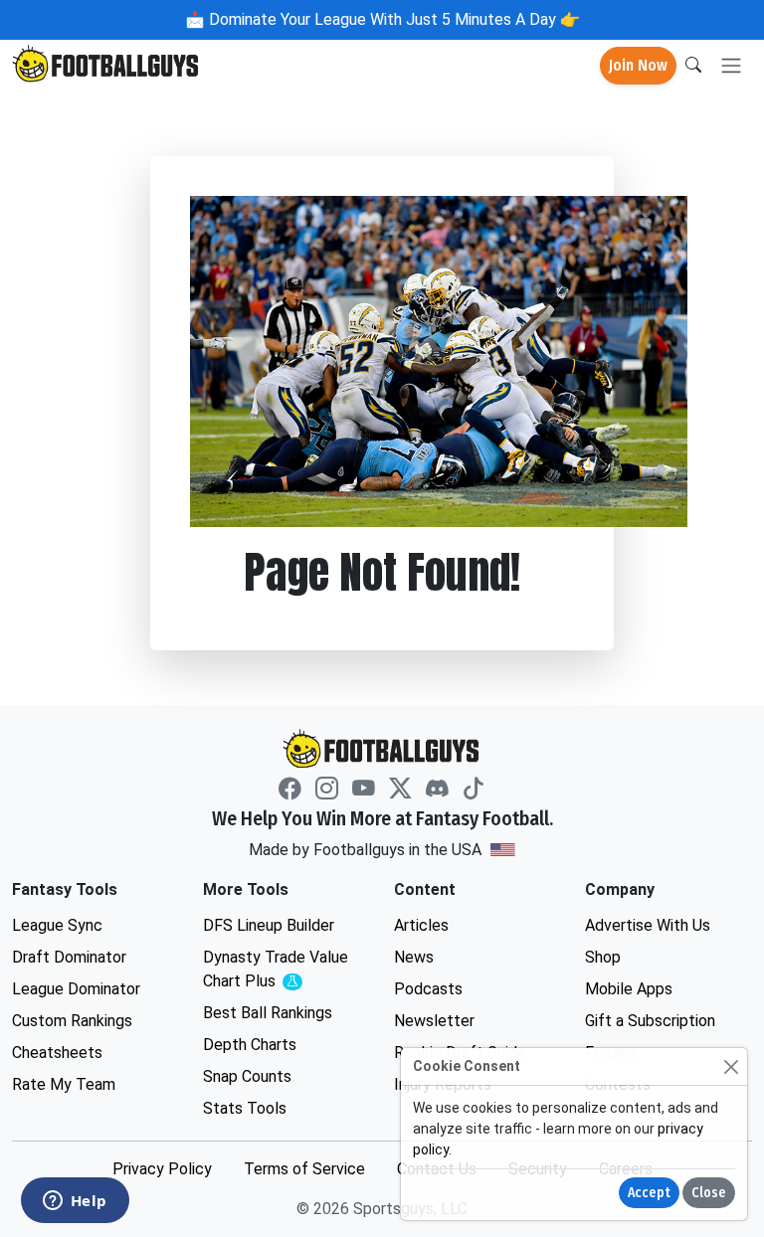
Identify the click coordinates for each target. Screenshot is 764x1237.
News (414, 957)
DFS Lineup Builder (268, 925)
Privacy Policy (162, 1168)
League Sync (57, 925)
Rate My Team (63, 1084)
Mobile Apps (628, 988)
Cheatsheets (57, 1052)
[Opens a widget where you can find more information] (74, 1202)
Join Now (638, 65)
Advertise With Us (647, 925)
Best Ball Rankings (267, 1012)
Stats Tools (244, 1108)
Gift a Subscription (650, 1020)
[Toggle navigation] (731, 66)
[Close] (730, 1066)
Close (708, 1192)
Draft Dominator (69, 957)
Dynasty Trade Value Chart (280, 970)
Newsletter (434, 1020)
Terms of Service (304, 1168)
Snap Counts (247, 1076)
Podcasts (428, 988)
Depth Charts (249, 1044)
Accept (649, 1192)
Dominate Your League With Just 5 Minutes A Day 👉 (392, 19)
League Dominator (76, 988)
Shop (603, 957)
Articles (421, 925)
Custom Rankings (72, 1020)
